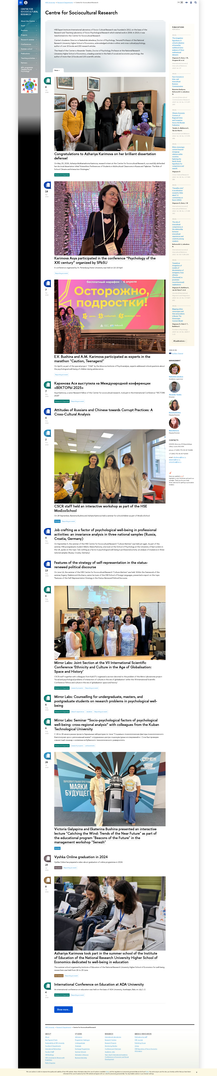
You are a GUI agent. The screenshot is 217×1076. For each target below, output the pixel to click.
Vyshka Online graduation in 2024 (81, 856)
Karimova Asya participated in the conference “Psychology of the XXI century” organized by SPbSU (105, 260)
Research (109, 1034)
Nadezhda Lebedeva (176, 377)
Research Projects (110, 1043)
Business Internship (81, 1058)
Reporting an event (61, 273)
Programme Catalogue (82, 1040)
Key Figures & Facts (51, 1040)
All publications (179, 341)
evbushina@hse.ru (175, 462)
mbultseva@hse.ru (179, 457)
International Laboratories (113, 1037)
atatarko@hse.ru (174, 460)
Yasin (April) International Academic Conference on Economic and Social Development (117, 1057)
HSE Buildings (49, 1055)
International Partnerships (53, 1049)
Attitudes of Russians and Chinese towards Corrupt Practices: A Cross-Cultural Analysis (103, 412)
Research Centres (110, 1040)
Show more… (63, 1009)
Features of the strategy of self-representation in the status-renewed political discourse (101, 564)
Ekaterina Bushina (175, 413)
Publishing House (140, 1043)
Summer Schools (80, 1052)
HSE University (49, 1027)
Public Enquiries (50, 1063)
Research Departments (64, 1027)
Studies (78, 1034)
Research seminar (27, 40)
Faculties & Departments (53, 1046)
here (107, 1072)
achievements (89, 746)
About (48, 1034)
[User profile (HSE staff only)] (191, 2)
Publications (25, 53)
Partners (24, 63)
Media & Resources (143, 1034)
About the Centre (28, 21)
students (89, 712)
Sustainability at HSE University (54, 1043)
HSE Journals (139, 1040)
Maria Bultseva (174, 430)
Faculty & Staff (49, 1052)
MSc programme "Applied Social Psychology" (27, 69)
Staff (23, 26)
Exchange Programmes (82, 1049)
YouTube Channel (177, 353)
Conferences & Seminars (113, 1049)
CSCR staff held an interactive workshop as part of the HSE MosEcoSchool (100, 508)
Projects (24, 35)
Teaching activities (28, 58)
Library (137, 1046)
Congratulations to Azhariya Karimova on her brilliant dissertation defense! (105, 156)
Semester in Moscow (81, 1055)
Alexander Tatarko (175, 395)
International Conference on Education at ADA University (99, 984)
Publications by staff (141, 1037)
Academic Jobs (110, 1052)
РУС (179, 2)
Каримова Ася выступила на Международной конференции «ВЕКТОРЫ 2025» (102, 385)
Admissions (78, 1037)
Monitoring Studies (111, 1046)
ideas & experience (77, 712)
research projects (77, 688)
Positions (24, 30)
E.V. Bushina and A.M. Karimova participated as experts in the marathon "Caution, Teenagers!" (102, 358)
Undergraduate (80, 1043)
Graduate (78, 1046)
